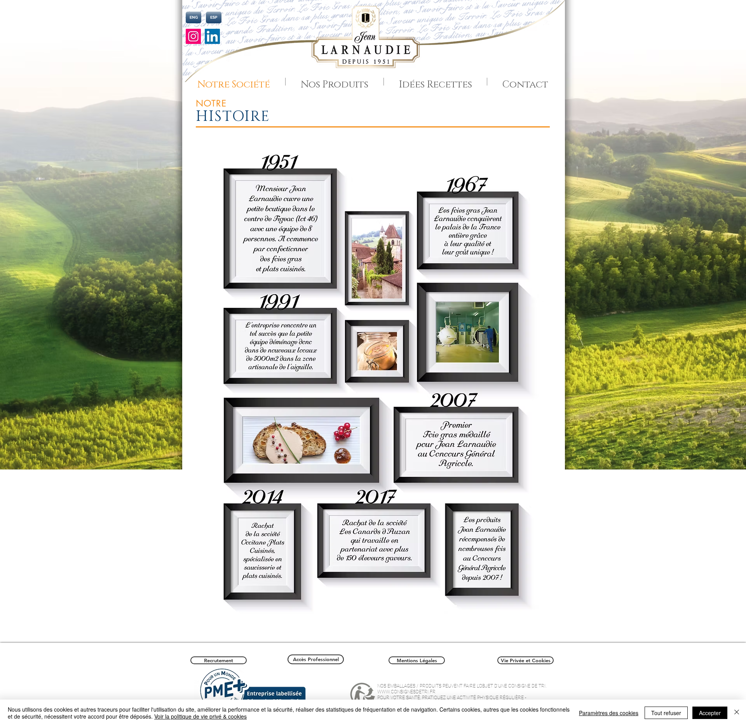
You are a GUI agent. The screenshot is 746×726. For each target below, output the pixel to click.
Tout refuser (666, 713)
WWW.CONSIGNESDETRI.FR (406, 692)
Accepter (710, 713)
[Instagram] (193, 36)
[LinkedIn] (212, 36)
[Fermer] (736, 713)
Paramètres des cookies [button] (608, 713)
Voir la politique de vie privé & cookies (200, 716)
